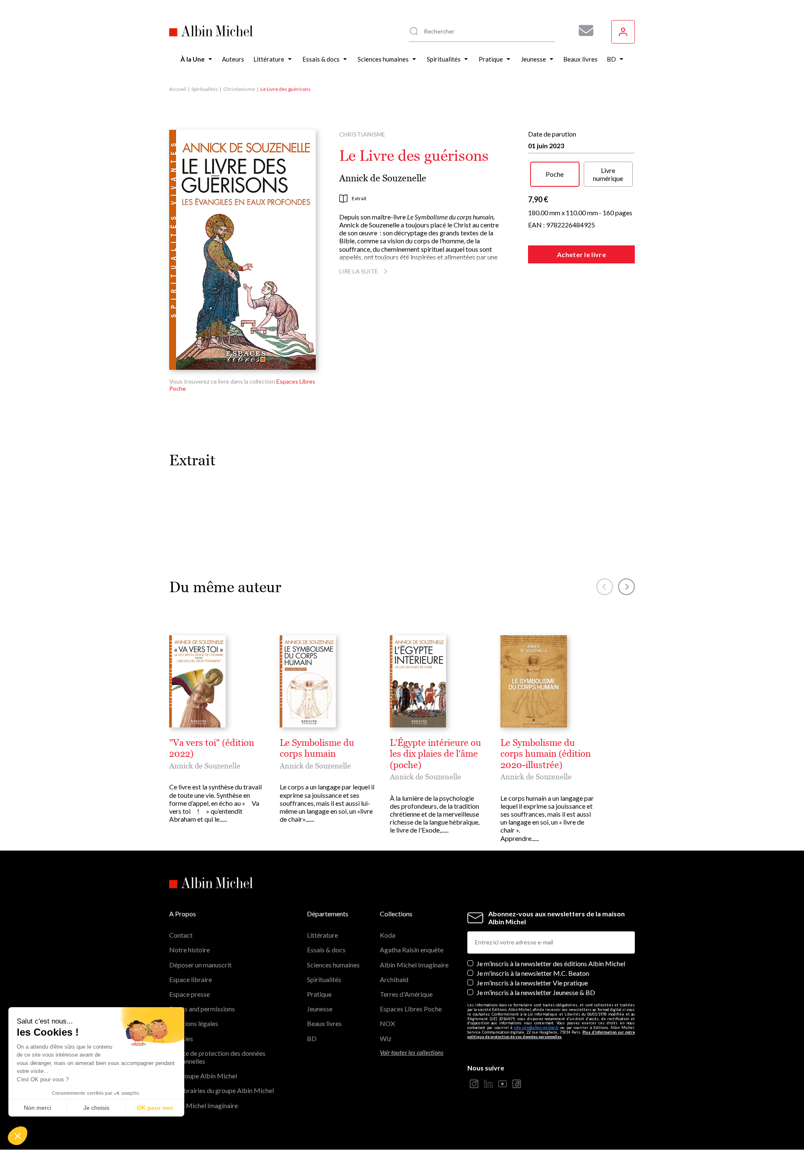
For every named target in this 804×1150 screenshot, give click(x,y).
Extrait (359, 198)
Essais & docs (326, 950)
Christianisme (239, 89)
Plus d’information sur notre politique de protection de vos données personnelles (551, 1034)
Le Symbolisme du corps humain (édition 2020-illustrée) (545, 754)
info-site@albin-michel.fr (536, 1027)
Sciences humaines (333, 965)
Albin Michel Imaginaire (203, 1105)
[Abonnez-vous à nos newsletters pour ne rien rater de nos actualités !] (583, 30)
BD (312, 1038)
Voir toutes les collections (411, 1052)
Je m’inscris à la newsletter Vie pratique (532, 983)
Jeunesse (319, 1009)
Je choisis (96, 1107)
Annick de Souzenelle (382, 178)
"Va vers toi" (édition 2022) (211, 748)
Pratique (319, 994)
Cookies (181, 1038)
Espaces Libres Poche (411, 1009)
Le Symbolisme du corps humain (317, 748)
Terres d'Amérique (406, 994)
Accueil (177, 89)
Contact (181, 935)
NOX (387, 1023)
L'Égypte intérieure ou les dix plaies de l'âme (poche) (435, 754)
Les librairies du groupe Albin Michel (221, 1090)
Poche (555, 174)
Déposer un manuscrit (200, 965)
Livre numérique (608, 174)
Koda (387, 935)
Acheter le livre (581, 254)
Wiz (386, 1038)
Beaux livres (324, 1023)
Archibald (394, 979)
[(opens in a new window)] (474, 1084)
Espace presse (189, 994)
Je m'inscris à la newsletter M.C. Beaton (533, 973)
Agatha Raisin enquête (411, 950)
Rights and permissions (202, 1009)
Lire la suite (358, 271)
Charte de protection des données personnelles (217, 1057)
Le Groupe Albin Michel (203, 1076)
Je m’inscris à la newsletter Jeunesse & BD (536, 992)
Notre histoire (189, 950)
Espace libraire (190, 979)
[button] (18, 1136)
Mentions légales (193, 1023)
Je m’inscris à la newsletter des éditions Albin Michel (551, 963)
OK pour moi (155, 1107)
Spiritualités (204, 89)
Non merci (37, 1107)
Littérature (322, 935)
